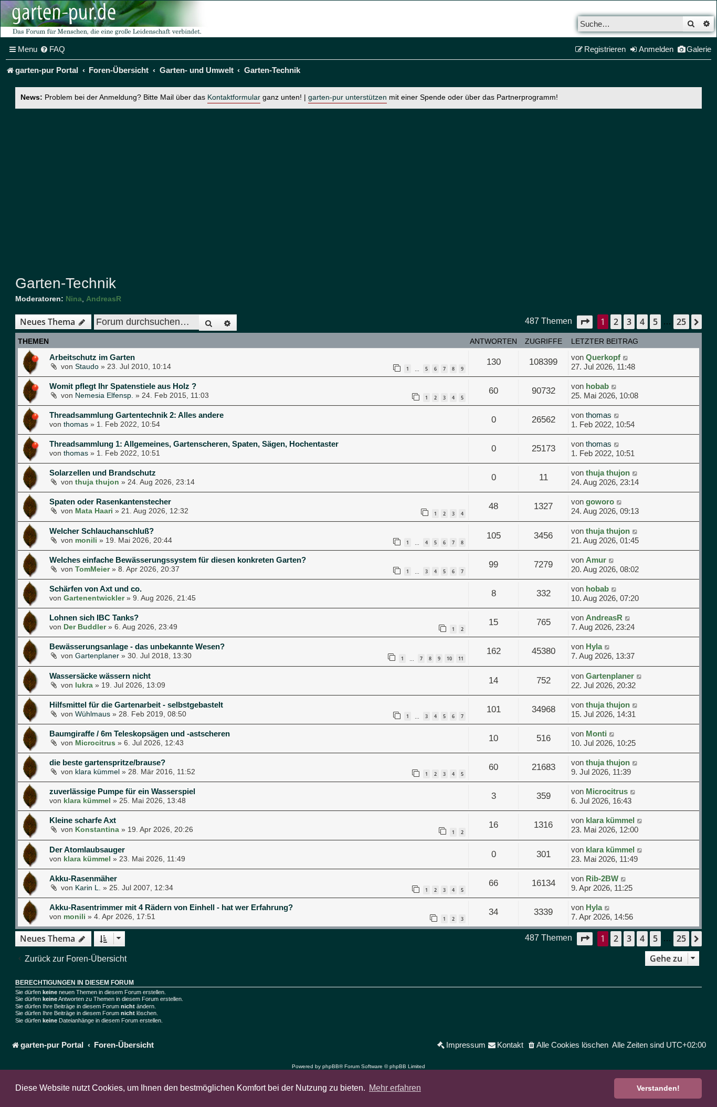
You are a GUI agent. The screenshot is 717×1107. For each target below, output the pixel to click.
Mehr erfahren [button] (395, 1087)
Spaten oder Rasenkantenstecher (110, 501)
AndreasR (103, 298)
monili (86, 540)
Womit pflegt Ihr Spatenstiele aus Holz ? (122, 386)
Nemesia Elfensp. (104, 395)
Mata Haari (94, 511)
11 (460, 658)
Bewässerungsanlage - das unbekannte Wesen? (137, 646)
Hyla (594, 646)
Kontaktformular (233, 97)
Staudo (87, 366)
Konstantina (97, 829)
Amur (596, 559)
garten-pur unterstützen (347, 97)
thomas (76, 424)
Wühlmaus (92, 714)
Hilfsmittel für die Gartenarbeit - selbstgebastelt (136, 704)
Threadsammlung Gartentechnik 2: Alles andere (136, 414)
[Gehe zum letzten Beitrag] (626, 357)
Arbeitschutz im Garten (92, 357)
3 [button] (629, 322)
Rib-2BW (602, 878)
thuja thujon (97, 482)
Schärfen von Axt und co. (95, 588)
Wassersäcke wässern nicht (100, 675)
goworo (600, 501)
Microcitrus (95, 743)
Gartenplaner (97, 655)
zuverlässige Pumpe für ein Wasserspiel (122, 791)
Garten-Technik (65, 283)
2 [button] (616, 322)
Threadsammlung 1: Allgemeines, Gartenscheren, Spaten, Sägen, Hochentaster (194, 443)
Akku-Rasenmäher (83, 878)
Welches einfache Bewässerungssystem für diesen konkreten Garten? (177, 559)
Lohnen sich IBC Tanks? (94, 617)
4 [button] (642, 322)
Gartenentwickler (94, 598)
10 (449, 658)
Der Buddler (85, 627)
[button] (585, 322)
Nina (74, 298)
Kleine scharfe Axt (82, 820)
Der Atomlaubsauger (87, 849)
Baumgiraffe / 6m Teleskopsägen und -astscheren (139, 733)
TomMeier (92, 569)
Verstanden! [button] (658, 1088)
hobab (597, 386)
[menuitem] (52, 49)
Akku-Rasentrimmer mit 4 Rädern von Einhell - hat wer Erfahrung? (171, 907)
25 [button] (681, 322)
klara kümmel (97, 771)
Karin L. (88, 887)
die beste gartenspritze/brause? (107, 762)
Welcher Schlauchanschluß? (101, 530)
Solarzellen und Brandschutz (102, 472)
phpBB (330, 1066)
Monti (596, 733)
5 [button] (655, 322)
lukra (84, 685)
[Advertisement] (358, 189)
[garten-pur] (105, 19)
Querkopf (603, 357)
